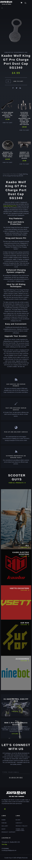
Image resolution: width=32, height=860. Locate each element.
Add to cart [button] (7, 122)
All (17, 174)
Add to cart (18, 81)
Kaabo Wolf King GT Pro (9, 206)
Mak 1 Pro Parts (11, 174)
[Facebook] (2, 808)
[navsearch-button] (26, 3)
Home (4, 174)
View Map (4, 844)
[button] (2, 8)
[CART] (21, 3)
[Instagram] (5, 808)
